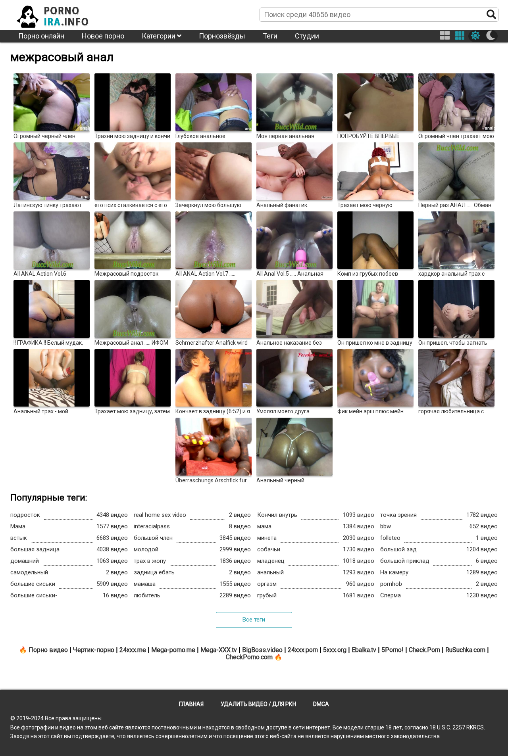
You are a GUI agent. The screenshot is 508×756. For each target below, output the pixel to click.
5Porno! (392, 650)
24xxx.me (132, 650)
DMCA (321, 704)
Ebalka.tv (364, 650)
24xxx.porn (303, 650)
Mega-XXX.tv (218, 650)
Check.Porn (424, 650)
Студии (307, 36)
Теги (270, 36)
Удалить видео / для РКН (258, 704)
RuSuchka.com (465, 650)
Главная (191, 704)
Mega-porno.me (173, 650)
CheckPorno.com (249, 657)
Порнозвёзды (222, 36)
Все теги (253, 619)
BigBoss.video (262, 650)
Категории (159, 36)
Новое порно (103, 36)
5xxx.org (334, 650)
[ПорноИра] (60, 14)
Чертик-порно (93, 650)
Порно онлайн (41, 36)
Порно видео (48, 650)
